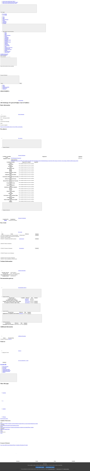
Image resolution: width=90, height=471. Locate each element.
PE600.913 (27, 300)
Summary (36, 235)
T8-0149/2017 (21, 248)
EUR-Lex (10, 339)
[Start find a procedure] (8, 61)
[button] (16, 453)
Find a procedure (3, 55)
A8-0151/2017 (21, 238)
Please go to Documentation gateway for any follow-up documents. (11, 126)
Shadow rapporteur (14, 159)
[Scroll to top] (8, 378)
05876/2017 (21, 313)
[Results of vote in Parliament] (27, 256)
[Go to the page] (27, 247)
